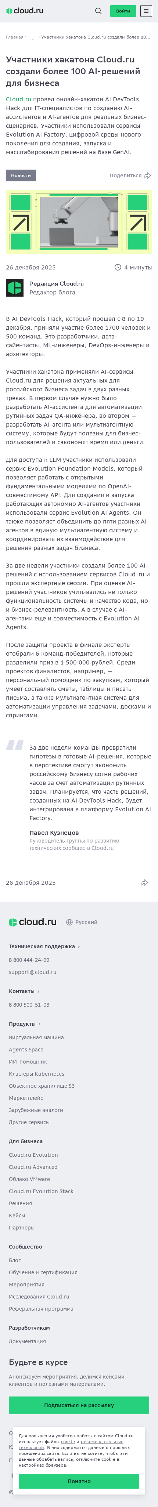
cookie (68, 1441)
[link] (32, 922)
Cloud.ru (18, 99)
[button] (98, 11)
